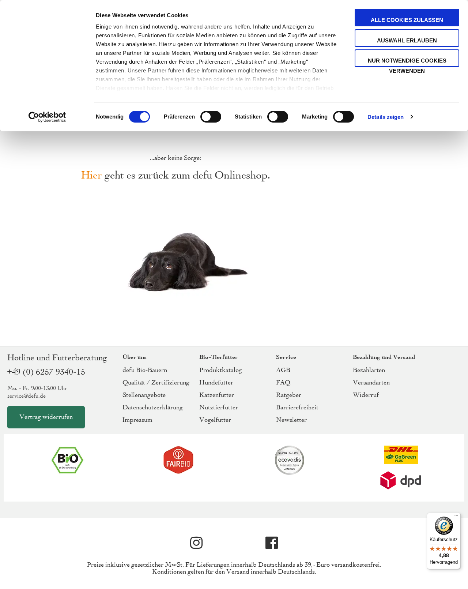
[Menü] (456, 517)
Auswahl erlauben (407, 40)
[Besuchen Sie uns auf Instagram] (196, 543)
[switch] (210, 117)
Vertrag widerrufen (46, 417)
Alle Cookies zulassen (407, 20)
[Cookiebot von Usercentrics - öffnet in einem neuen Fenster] (47, 117)
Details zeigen (385, 117)
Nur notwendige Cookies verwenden (407, 62)
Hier (91, 175)
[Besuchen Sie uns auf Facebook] (271, 543)
